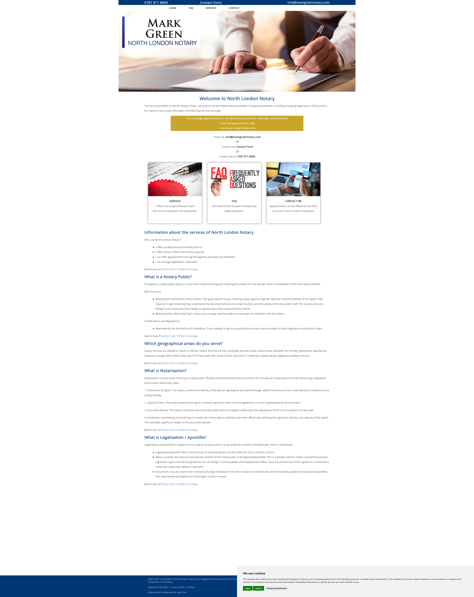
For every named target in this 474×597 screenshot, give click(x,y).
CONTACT (234, 8)
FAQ (191, 8)
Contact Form (211, 2)
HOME (172, 8)
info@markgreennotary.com (308, 2)
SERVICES (211, 8)
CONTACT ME (293, 201)
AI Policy (191, 587)
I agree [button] (248, 588)
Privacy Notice (178, 587)
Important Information (158, 587)
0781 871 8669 (156, 2)
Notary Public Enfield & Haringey (179, 269)
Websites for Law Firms (175, 592)
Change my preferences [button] (277, 588)
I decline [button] (258, 588)
